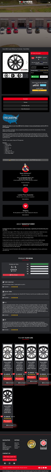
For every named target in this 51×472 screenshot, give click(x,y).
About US (17, 443)
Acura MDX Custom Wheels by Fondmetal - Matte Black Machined (19, 366)
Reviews (25, 102)
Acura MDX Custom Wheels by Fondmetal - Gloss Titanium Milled (43, 366)
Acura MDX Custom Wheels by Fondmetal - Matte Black (7, 409)
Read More (25, 199)
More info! (46, 67)
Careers (16, 448)
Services (4, 445)
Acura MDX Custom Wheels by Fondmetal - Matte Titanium (31, 365)
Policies (16, 445)
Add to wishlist (44, 76)
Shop (4, 444)
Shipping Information (7, 446)
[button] (27, 62)
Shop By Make (6, 449)
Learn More (43, 85)
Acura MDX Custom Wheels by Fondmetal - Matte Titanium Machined (7, 366)
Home (4, 443)
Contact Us (17, 444)
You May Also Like (25, 105)
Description (25, 99)
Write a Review (14, 275)
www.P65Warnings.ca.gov (35, 160)
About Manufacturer (25, 109)
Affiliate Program (6, 448)
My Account (17, 446)
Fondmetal (45, 72)
